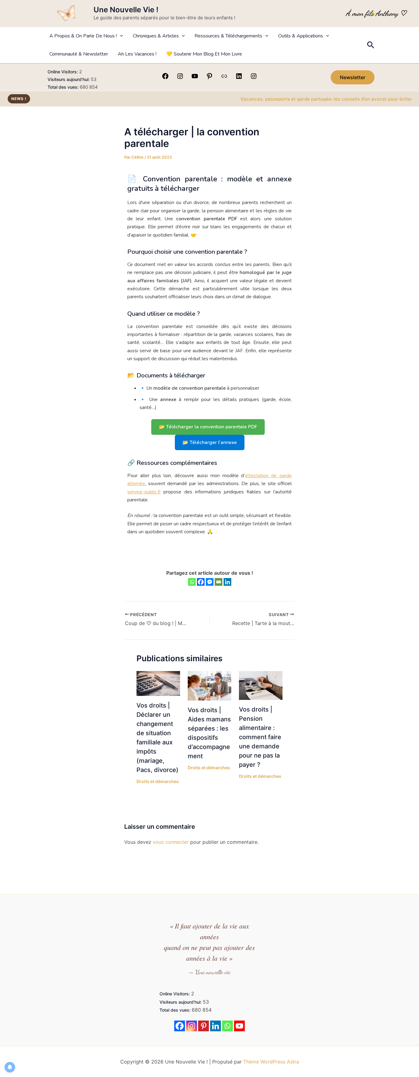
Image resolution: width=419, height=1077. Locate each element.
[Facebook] (165, 78)
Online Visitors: (63, 71)
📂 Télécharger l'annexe (210, 442)
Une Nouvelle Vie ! (126, 9)
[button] (120, 36)
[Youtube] (239, 1026)
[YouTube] (194, 78)
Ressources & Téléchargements (228, 36)
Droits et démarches (157, 781)
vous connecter (171, 842)
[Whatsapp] (192, 582)
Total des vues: (64, 87)
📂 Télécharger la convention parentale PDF (208, 426)
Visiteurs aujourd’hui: (69, 79)
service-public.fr (144, 491)
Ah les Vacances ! (137, 54)
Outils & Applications (300, 36)
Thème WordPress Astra (271, 1062)
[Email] (218, 582)
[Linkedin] (227, 582)
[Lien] (224, 78)
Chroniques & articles (156, 36)
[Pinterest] (209, 78)
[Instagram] (180, 78)
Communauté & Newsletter (78, 54)
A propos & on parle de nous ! (83, 36)
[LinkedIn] (239, 78)
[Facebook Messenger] (209, 582)
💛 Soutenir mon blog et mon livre (204, 54)
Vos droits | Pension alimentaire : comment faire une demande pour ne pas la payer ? (260, 737)
